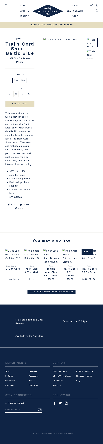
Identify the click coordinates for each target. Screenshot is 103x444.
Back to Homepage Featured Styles (53, 292)
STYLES (24, 5)
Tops (7, 371)
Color (20, 75)
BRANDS (24, 16)
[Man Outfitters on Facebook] (54, 403)
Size (20, 88)
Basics (32, 380)
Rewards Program (84, 376)
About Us (57, 385)
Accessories (34, 376)
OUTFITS (24, 11)
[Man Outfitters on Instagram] (66, 403)
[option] (51, 24)
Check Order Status (62, 376)
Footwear (9, 385)
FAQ (78, 380)
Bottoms (9, 376)
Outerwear (10, 380)
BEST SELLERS (75, 11)
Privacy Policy (53, 433)
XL (28, 94)
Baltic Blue (19, 80)
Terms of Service (66, 433)
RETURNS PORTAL (85, 371)
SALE (75, 16)
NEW (75, 5)
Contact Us (58, 380)
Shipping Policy (60, 371)
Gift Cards (33, 385)
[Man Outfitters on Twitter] (60, 403)
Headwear (33, 371)
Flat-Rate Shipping (25, 319)
